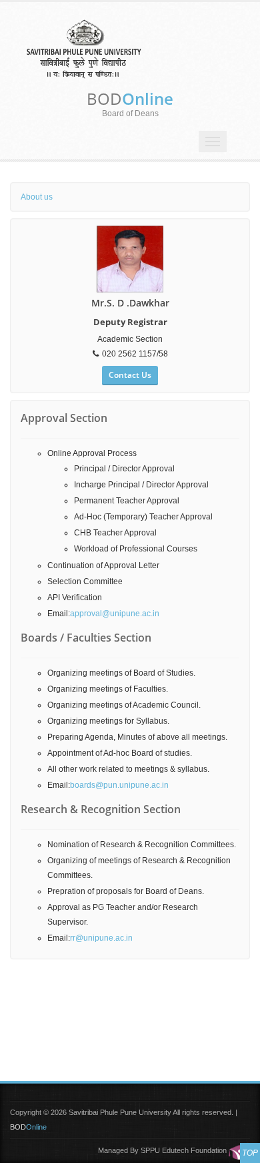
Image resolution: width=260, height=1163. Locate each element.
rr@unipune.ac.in (101, 938)
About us (37, 197)
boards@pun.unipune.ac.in (119, 785)
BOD (130, 98)
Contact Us (130, 375)
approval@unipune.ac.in (114, 613)
